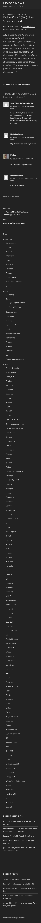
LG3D (8, 570)
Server (8, 355)
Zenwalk (9, 807)
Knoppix (9, 553)
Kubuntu (9, 562)
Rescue (9, 342)
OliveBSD (9, 618)
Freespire (9, 489)
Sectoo (8, 691)
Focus (5, 291)
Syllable (9, 725)
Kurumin (9, 566)
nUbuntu (9, 613)
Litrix (8, 579)
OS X (8, 635)
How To (9, 252)
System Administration (15, 359)
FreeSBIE (9, 484)
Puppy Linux (10, 661)
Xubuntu (9, 803)
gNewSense (10, 510)
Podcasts (9, 264)
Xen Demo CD (11, 794)
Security (9, 351)
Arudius (9, 381)
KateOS (9, 545)
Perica (13, 155)
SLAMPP (9, 699)
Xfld (7, 798)
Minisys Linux (11, 600)
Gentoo (9, 506)
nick (24, 14)
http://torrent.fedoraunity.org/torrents (23, 144)
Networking (10, 338)
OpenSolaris (10, 622)
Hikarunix (9, 527)
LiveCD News (13, 3)
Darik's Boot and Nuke (14, 428)
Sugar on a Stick (12, 717)
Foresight (9, 476)
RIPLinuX (9, 669)
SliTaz (8, 708)
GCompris (10, 497)
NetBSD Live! (11, 605)
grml (8, 523)
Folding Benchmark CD (15, 471)
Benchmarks (11, 243)
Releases (26, 84)
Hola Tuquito (11, 532)
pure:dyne (10, 665)
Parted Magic (11, 643)
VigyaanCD (10, 773)
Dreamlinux (10, 441)
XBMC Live (10, 790)
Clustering (10, 295)
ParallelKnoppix (12, 639)
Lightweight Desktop (17, 303)
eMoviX (9, 463)
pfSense (9, 652)
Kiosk (8, 329)
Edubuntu (9, 454)
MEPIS (8, 596)
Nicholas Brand (16, 134)
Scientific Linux (12, 686)
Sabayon (9, 682)
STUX (8, 712)
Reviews (9, 273)
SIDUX (8, 695)
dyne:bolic (10, 450)
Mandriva (9, 588)
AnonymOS (10, 377)
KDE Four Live (11, 549)
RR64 (8, 678)
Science (9, 346)
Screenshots (11, 277)
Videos (8, 286)
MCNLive (9, 592)
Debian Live (10, 433)
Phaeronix (10, 656)
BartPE (8, 398)
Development (11, 312)
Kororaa (9, 557)
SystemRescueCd (13, 734)
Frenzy (8, 493)
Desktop (10, 84)
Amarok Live (11, 372)
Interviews (10, 256)
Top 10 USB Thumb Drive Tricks (22, 836)
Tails (8, 747)
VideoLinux (10, 768)
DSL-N (8, 446)
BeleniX (9, 403)
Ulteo (8, 760)
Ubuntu (9, 755)
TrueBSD (9, 751)
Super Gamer (11, 721)
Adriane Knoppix (12, 368)
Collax (8, 415)
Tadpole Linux (11, 742)
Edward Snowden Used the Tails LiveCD (18, 884)
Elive (8, 459)
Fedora (18, 84)
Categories (7, 239)
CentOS (9, 411)
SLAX (8, 704)
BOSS (8, 407)
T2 (7, 738)
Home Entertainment (14, 325)
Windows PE (11, 777)
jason (5, 848)
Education (10, 316)
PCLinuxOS (10, 648)
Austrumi (9, 390)
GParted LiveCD (12, 519)
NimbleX (9, 609)
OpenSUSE (10, 626)
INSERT (9, 536)
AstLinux (9, 385)
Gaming (9, 321)
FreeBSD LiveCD (12, 480)
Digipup (9, 437)
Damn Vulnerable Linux (15, 424)
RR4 (7, 674)
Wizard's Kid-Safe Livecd (15, 781)
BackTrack (10, 394)
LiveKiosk (10, 583)
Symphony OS (11, 730)
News (8, 260)
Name (5, 365)
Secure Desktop (15, 307)
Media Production (13, 334)
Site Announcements (14, 282)
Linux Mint (10, 575)
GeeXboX (9, 502)
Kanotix (9, 540)
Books (8, 247)
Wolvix (8, 785)
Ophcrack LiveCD (12, 631)
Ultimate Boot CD (12, 764)
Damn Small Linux (13, 420)
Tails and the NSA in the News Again (17, 879)
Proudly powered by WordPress (14, 918)
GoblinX (9, 514)
